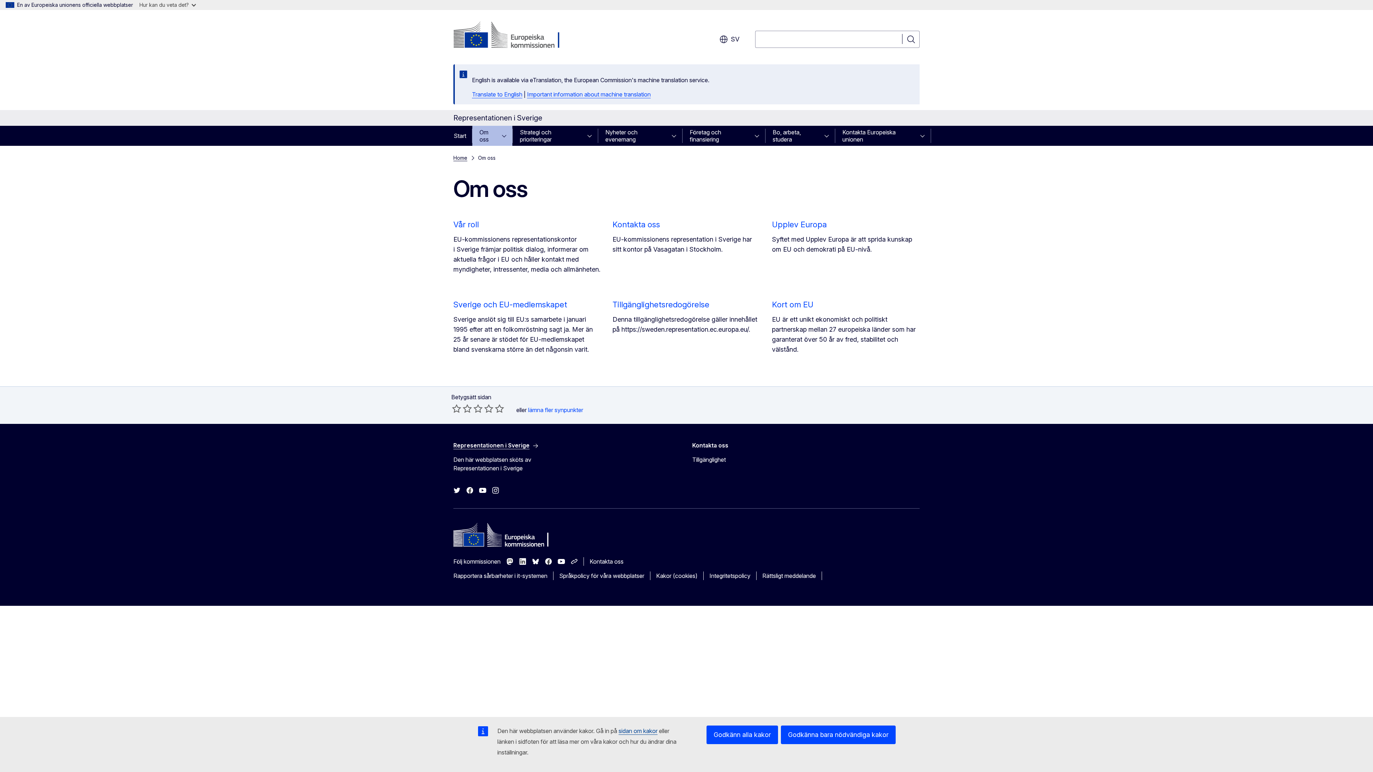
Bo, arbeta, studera (787, 136)
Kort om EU (792, 304)
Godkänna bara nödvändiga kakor (838, 734)
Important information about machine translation (589, 94)
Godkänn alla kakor (742, 734)
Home (460, 158)
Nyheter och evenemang (621, 136)
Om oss (484, 136)
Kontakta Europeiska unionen (869, 136)
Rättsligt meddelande (789, 575)
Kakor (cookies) (677, 575)
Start (460, 135)
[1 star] (456, 408)
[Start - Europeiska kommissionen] (511, 35)
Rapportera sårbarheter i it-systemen (500, 575)
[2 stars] (462, 408)
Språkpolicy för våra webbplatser (601, 575)
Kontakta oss (636, 224)
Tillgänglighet (709, 459)
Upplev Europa (799, 224)
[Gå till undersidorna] (506, 136)
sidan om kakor (638, 730)
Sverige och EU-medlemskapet (510, 304)
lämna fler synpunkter (555, 410)
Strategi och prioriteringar (536, 136)
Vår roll (466, 224)
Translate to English (497, 94)
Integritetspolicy (730, 575)
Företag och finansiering (705, 136)
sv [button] (735, 39)
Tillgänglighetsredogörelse (660, 304)
